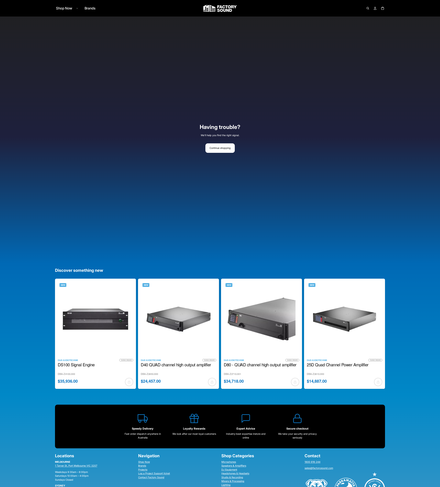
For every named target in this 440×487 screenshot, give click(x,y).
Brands (142, 465)
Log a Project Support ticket (154, 473)
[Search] (368, 8)
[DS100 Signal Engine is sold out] (129, 382)
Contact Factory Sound (151, 477)
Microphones (228, 461)
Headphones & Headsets (235, 473)
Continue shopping (220, 147)
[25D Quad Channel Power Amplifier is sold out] (378, 382)
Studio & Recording (232, 477)
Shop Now (144, 461)
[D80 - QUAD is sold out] (295, 382)
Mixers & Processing (232, 481)
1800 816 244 (312, 461)
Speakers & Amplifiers (233, 465)
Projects (142, 469)
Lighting (225, 484)
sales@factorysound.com (319, 468)
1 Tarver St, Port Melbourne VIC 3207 (76, 465)
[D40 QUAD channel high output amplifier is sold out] (212, 382)
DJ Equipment (229, 469)
